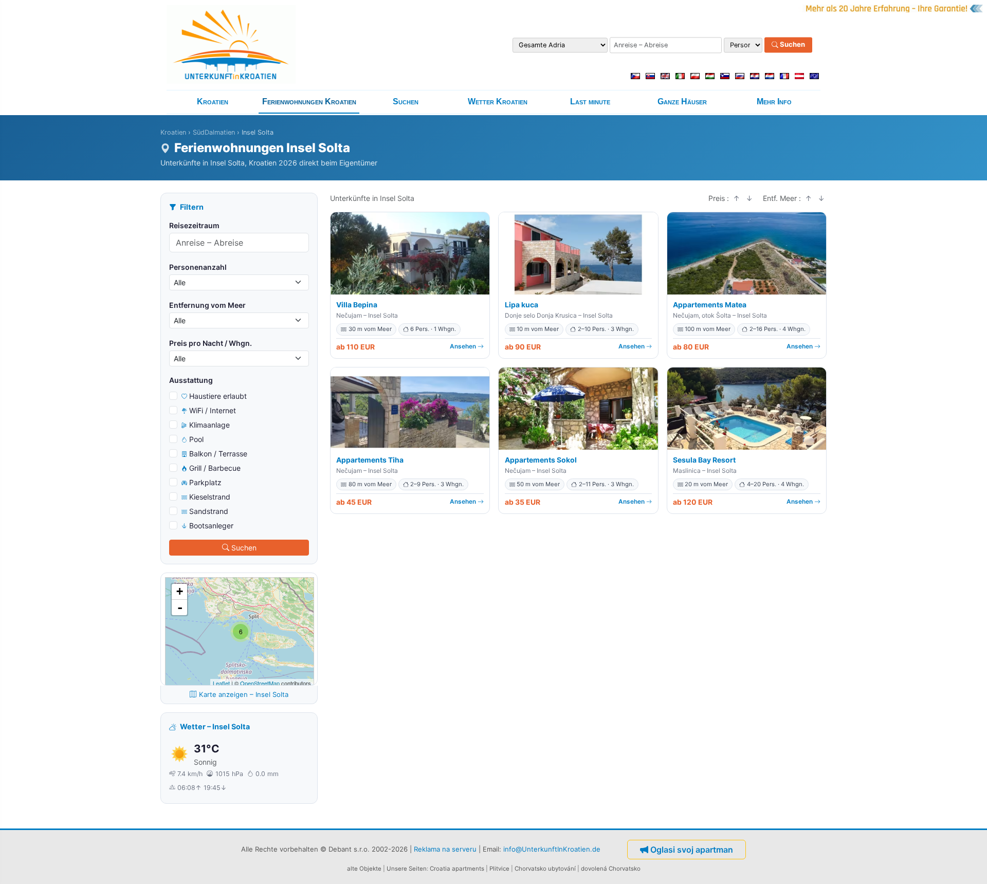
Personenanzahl (198, 267)
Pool (196, 439)
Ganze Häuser (682, 101)
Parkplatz (205, 482)
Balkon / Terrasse (218, 453)
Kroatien (212, 101)
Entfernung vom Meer (207, 305)
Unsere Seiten (407, 868)
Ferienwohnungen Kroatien (309, 101)
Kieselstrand (209, 496)
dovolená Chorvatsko (611, 868)
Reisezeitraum (194, 225)
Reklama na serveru (445, 848)
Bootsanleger (211, 525)
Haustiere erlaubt (218, 396)
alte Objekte (364, 868)
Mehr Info (774, 101)
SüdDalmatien (214, 132)
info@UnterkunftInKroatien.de (551, 848)
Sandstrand (208, 511)
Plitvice (499, 868)
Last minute (590, 101)
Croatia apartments (457, 868)
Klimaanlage (209, 424)
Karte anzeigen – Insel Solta (243, 694)
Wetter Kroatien (497, 101)
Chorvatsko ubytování (545, 868)
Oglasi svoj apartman (691, 849)
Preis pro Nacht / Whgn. (210, 343)
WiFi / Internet (212, 410)
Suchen (791, 45)
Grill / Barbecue (215, 468)
